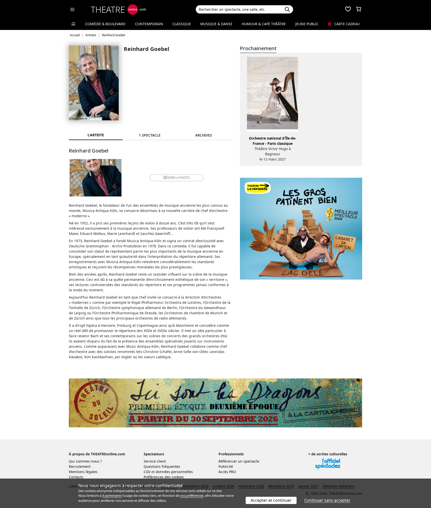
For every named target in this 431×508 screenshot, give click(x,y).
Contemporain (149, 23)
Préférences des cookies (164, 477)
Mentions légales (83, 471)
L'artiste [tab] (96, 135)
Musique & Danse (216, 23)
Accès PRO (227, 471)
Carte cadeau (346, 23)
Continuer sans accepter (327, 500)
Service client (155, 461)
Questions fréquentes (162, 466)
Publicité (225, 466)
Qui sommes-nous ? (85, 461)
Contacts (76, 477)
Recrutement (80, 466)
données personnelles (174, 471)
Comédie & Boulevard (105, 23)
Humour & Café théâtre (264, 23)
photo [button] (179, 177)
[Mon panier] (358, 9)
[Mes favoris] (348, 9)
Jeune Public (307, 23)
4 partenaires (112, 495)
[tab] (150, 135)
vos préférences (192, 495)
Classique (181, 23)
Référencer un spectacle (238, 461)
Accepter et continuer (271, 500)
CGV (147, 471)
